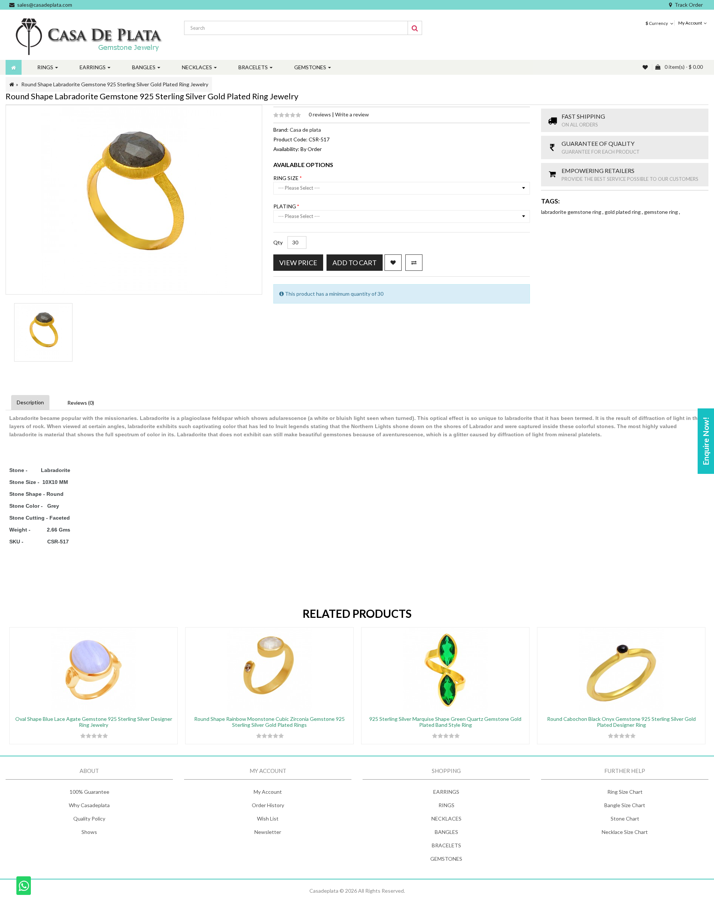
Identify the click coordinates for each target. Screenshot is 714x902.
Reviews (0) (80, 402)
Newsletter (267, 832)
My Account (268, 792)
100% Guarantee (89, 792)
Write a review (352, 114)
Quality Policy (89, 818)
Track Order (689, 4)
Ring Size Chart (625, 792)
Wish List (268, 818)
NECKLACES (446, 818)
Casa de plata (305, 129)
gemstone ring (661, 212)
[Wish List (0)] (646, 67)
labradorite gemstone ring (571, 212)
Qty (278, 242)
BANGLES (446, 832)
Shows (89, 832)
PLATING (285, 206)
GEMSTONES (446, 859)
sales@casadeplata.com (44, 4)
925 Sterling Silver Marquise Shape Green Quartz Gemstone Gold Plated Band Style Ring (445, 722)
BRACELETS (446, 845)
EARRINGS (446, 792)
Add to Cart (354, 263)
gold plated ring (623, 212)
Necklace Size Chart (625, 832)
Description (30, 402)
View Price (298, 263)
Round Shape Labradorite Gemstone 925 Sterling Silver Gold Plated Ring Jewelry (114, 84)
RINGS (446, 805)
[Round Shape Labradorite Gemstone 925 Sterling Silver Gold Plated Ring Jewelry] (43, 332)
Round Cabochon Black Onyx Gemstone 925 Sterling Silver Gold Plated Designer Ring (621, 722)
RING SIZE (286, 178)
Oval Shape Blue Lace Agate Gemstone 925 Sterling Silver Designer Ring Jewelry (93, 722)
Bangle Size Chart (624, 805)
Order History (268, 805)
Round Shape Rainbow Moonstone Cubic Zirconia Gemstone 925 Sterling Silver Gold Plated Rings (269, 722)
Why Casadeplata (89, 805)
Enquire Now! (705, 441)
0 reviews (320, 114)
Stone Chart (625, 818)
